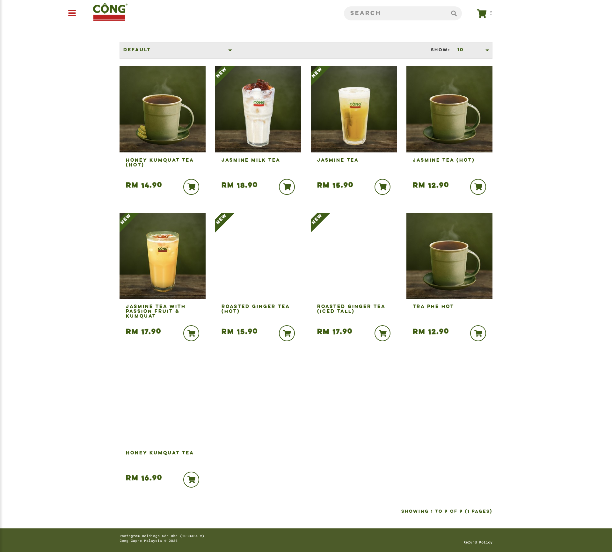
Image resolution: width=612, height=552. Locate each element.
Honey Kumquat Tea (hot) (160, 163)
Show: (440, 50)
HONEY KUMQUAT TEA (160, 453)
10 (460, 50)
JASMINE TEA (338, 160)
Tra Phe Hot (433, 307)
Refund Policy (477, 542)
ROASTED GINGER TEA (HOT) (256, 309)
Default (137, 50)
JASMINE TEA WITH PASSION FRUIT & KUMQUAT (156, 312)
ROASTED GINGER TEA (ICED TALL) (351, 309)
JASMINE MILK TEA (251, 160)
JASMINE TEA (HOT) (444, 160)
